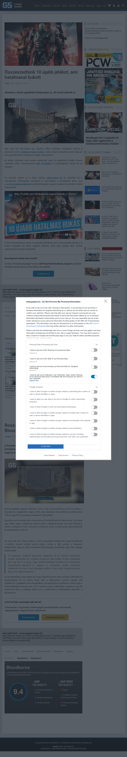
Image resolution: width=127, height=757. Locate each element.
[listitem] (63, 344)
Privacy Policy (77, 455)
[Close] (106, 302)
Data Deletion (49, 455)
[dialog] (63, 378)
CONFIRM (45, 446)
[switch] (94, 350)
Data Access (63, 455)
